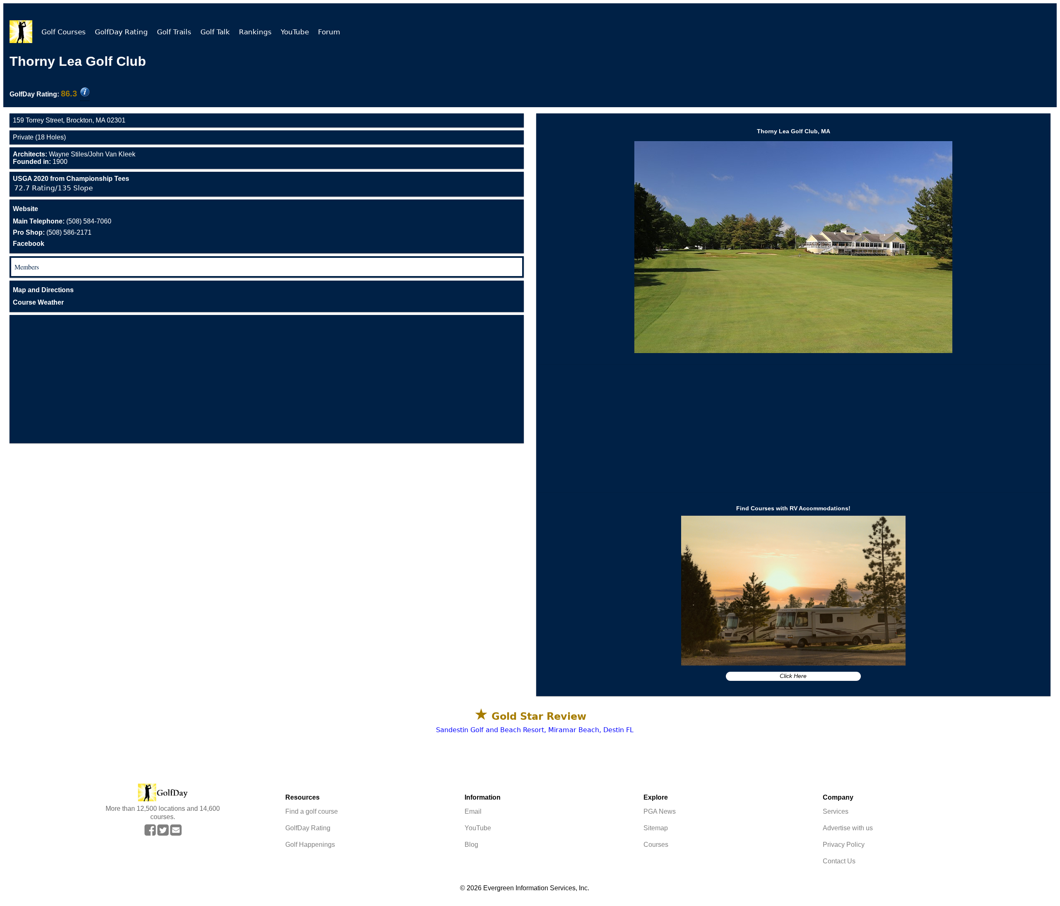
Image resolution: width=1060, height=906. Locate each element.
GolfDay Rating (121, 32)
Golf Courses (63, 32)
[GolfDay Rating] (84, 93)
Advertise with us (848, 828)
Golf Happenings (310, 844)
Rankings (255, 32)
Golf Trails (174, 32)
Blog (471, 844)
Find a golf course (311, 811)
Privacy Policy (844, 844)
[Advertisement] (266, 379)
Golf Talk (215, 32)
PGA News (659, 811)
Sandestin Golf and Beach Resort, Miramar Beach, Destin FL (535, 730)
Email (473, 811)
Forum (329, 32)
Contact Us (839, 861)
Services (835, 811)
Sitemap (655, 828)
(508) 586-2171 (52, 232)
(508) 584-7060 (62, 221)
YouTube (295, 32)
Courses (655, 844)
